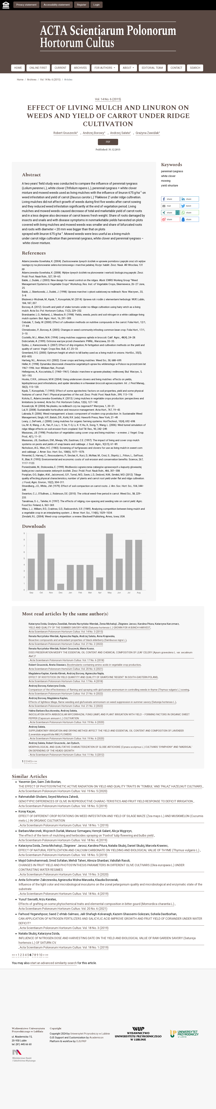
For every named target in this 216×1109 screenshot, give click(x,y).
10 (40, 955)
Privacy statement (26, 4)
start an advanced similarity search (53, 963)
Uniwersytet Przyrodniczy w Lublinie (90, 1033)
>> (35, 761)
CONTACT (176, 67)
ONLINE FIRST (38, 67)
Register (81, 4)
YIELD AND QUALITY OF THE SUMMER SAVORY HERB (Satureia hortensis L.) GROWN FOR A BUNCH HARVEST (89, 627)
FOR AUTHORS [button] (103, 67)
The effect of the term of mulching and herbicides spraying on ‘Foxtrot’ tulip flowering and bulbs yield (86, 835)
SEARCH (195, 67)
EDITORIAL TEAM (152, 67)
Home (20, 79)
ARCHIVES (80, 67)
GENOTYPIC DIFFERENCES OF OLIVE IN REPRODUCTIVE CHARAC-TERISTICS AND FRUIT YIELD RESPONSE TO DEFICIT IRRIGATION (106, 801)
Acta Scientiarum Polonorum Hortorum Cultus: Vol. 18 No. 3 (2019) (64, 928)
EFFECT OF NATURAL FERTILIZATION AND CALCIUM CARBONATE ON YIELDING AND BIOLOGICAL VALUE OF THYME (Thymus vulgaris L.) (109, 850)
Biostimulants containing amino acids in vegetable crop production (104, 664)
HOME (18, 67)
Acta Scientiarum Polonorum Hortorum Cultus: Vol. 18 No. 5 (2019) (63, 806)
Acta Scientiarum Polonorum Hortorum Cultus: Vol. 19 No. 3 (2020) (64, 874)
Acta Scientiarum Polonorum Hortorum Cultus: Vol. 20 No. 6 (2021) (66, 668)
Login (96, 4)
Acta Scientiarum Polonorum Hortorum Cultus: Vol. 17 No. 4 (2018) (66, 681)
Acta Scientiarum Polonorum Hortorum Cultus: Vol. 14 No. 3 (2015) (66, 631)
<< (13, 955)
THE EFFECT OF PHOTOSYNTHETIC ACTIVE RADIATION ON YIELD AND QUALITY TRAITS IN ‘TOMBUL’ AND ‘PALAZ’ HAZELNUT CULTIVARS (110, 786)
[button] (170, 199)
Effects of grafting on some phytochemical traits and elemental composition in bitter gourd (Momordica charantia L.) (96, 904)
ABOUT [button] (127, 67)
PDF (108, 142)
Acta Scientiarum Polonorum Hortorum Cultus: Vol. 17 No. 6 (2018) (67, 660)
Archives (31, 79)
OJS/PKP (81, 1041)
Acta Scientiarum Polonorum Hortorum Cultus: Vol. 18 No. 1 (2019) (64, 825)
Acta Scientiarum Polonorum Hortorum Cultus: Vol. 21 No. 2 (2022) (66, 644)
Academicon (96, 1037)
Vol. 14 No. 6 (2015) (50, 79)
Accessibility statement (57, 4)
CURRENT (60, 67)
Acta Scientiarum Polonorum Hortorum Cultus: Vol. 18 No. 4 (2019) (63, 840)
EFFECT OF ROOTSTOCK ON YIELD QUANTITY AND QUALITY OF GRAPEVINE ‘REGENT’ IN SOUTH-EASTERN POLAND (93, 677)
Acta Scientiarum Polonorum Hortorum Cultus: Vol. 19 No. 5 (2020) (63, 791)
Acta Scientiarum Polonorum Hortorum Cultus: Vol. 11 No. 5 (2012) (67, 754)
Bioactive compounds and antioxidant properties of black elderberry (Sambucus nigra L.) (77, 640)
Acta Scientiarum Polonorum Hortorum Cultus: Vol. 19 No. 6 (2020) (67, 722)
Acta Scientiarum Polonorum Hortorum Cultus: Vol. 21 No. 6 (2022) (66, 693)
